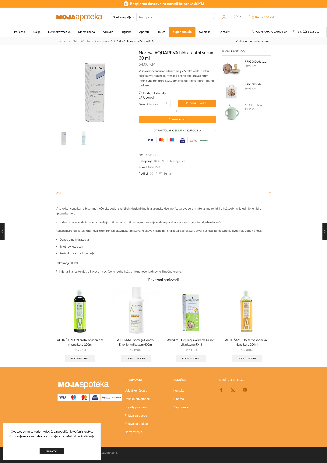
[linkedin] (165, 173)
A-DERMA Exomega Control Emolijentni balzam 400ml (135, 342)
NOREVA (154, 167)
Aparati (144, 31)
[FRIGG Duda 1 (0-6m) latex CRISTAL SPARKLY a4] (231, 91)
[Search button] (212, 17)
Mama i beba (86, 31)
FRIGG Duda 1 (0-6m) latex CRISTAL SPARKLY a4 (256, 84)
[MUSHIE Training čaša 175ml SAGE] (231, 112)
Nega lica (93, 41)
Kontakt (224, 31)
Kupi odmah (179, 119)
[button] (266, 52)
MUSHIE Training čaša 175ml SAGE (256, 105)
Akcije (36, 31)
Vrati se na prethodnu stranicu (253, 41)
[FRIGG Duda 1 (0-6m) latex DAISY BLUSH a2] (231, 68)
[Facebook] (156, 173)
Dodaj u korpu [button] (80, 358)
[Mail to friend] (160, 173)
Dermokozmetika (59, 31)
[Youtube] (245, 390)
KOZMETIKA (76, 41)
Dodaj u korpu (198, 103)
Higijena (126, 31)
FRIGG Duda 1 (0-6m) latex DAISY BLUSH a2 (256, 61)
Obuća (160, 31)
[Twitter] (151, 173)
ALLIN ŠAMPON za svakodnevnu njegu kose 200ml (247, 342)
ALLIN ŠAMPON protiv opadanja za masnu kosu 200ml (80, 342)
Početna (19, 31)
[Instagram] (233, 390)
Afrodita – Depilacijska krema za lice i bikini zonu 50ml (191, 342)
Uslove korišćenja (82, 436)
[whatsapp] (169, 173)
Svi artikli (205, 31)
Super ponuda (182, 31)
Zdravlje (107, 31)
